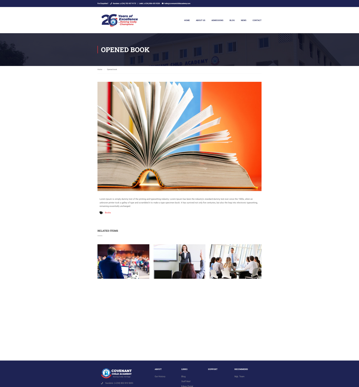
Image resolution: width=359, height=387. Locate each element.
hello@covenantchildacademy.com (177, 3)
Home (187, 20)
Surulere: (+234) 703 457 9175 (124, 3)
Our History (160, 376)
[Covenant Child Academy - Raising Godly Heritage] (119, 21)
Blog (232, 20)
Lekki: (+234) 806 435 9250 (149, 3)
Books (108, 212)
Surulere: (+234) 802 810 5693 (119, 383)
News (243, 20)
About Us (200, 20)
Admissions (217, 20)
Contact (257, 20)
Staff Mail (185, 381)
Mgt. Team (239, 376)
